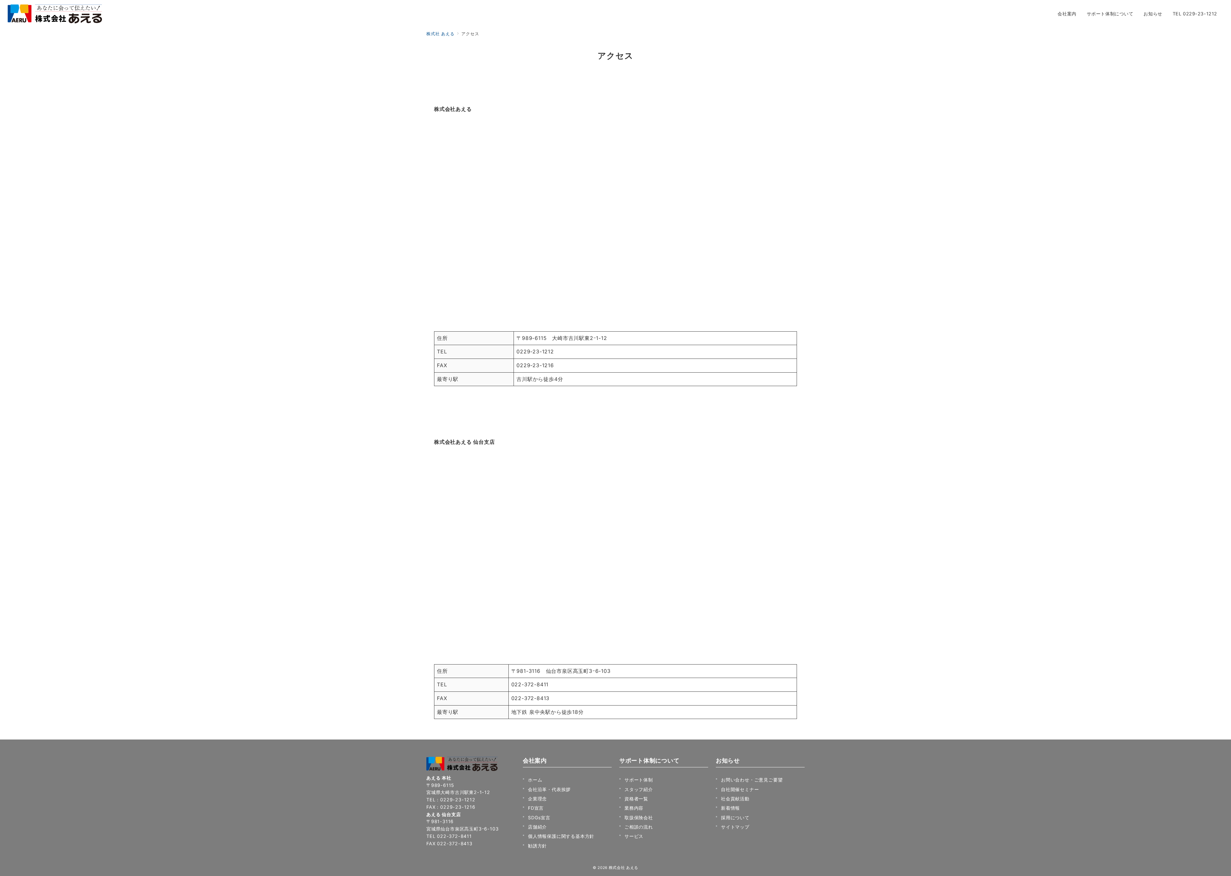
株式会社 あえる (623, 867)
